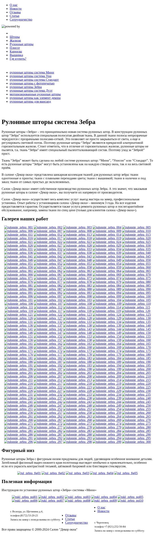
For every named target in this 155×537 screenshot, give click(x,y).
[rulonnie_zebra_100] (136, 296)
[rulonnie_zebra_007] (48, 231)
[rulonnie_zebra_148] (77, 332)
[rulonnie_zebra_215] (136, 380)
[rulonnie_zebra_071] (18, 278)
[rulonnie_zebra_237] (48, 398)
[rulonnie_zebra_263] (77, 416)
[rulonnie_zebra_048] (77, 260)
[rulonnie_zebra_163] (77, 343)
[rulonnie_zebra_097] (48, 296)
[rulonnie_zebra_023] (77, 242)
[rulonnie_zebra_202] (48, 372)
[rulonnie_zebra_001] (18, 227)
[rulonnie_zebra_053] (77, 263)
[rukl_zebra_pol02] (51, 497)
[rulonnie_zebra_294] (107, 438)
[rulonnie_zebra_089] (107, 289)
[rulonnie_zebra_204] (107, 372)
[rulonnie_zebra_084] (107, 285)
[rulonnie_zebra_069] (107, 274)
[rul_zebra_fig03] (77, 473)
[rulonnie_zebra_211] (18, 380)
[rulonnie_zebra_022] (48, 242)
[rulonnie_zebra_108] (77, 303)
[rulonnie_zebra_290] (136, 434)
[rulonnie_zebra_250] (136, 405)
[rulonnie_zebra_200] (136, 369)
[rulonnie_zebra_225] (136, 387)
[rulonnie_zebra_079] (107, 282)
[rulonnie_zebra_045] (136, 256)
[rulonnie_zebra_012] (48, 234)
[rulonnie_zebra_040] (136, 252)
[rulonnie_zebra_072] (48, 278)
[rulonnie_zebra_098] (77, 296)
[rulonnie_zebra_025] (136, 242)
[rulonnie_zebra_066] (18, 274)
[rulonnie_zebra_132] (48, 322)
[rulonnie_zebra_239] (107, 398)
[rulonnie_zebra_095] (136, 292)
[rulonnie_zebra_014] (107, 234)
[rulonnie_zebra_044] (107, 256)
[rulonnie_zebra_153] (77, 336)
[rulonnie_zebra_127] (48, 318)
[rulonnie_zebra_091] (18, 292)
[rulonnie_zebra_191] (18, 365)
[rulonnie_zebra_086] (18, 289)
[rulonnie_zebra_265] (136, 416)
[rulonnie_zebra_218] (77, 383)
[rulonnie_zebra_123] (77, 314)
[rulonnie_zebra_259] (107, 412)
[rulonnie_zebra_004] (107, 227)
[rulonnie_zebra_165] (136, 343)
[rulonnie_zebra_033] (77, 249)
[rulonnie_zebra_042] (48, 256)
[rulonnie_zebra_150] (136, 332)
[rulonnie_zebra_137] (48, 325)
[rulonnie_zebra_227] (48, 391)
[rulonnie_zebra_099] (107, 296)
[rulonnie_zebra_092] (48, 292)
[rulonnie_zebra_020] (136, 238)
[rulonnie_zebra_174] (107, 351)
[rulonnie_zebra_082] (48, 285)
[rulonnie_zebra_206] (18, 376)
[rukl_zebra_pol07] (51, 500)
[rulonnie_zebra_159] (107, 340)
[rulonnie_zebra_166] (18, 347)
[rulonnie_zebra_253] (77, 409)
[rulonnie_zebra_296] (18, 441)
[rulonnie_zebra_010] (136, 231)
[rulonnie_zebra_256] (18, 412)
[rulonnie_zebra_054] (107, 263)
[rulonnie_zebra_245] (136, 402)
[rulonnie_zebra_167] (48, 347)
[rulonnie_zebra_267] (48, 420)
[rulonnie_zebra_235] (136, 394)
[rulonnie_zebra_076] (18, 282)
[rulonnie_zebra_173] (77, 351)
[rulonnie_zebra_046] (18, 260)
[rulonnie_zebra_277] (48, 427)
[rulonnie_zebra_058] (77, 267)
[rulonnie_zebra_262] (48, 416)
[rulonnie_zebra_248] (77, 405)
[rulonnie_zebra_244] (107, 402)
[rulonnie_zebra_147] (48, 332)
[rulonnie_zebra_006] (18, 231)
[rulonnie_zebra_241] (18, 402)
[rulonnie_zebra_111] (19, 307)
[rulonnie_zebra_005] (136, 227)
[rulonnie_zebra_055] (136, 263)
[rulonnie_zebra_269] (107, 420)
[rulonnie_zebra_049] (107, 260)
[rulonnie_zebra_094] (107, 292)
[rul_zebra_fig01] (29, 473)
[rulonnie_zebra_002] (48, 227)
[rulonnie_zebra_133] (77, 322)
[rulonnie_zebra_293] (77, 438)
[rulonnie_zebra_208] (77, 376)
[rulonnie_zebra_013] (77, 234)
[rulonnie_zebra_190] (136, 362)
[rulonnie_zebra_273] (77, 423)
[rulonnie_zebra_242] (48, 402)
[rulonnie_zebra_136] (18, 325)
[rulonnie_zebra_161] (18, 343)
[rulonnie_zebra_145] (136, 329)
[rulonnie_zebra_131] (18, 322)
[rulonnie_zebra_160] (136, 340)
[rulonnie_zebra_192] (48, 365)
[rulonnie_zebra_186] (18, 362)
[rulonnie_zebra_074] (107, 278)
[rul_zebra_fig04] (101, 473)
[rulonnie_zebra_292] (48, 438)
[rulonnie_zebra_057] (48, 267)
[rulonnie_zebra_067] (48, 274)
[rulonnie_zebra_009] (107, 231)
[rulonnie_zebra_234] (107, 394)
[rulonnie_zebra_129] (107, 318)
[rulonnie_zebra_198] (77, 369)
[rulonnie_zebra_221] (18, 387)
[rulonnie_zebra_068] (77, 274)
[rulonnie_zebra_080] (136, 282)
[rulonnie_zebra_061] (18, 271)
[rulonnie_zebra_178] (77, 354)
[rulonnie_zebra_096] (18, 296)
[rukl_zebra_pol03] (77, 497)
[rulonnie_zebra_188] (77, 362)
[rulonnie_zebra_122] (48, 314)
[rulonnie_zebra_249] (107, 405)
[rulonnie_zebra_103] (77, 300)
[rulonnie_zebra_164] (107, 343)
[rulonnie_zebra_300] (136, 441)
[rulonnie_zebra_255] (136, 409)
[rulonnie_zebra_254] (107, 409)
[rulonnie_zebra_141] (18, 329)
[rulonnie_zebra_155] (136, 336)
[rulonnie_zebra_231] (18, 394)
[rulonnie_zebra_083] (77, 285)
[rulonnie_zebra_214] (107, 380)
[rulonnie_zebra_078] (77, 282)
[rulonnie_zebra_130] (136, 318)
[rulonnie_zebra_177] (48, 354)
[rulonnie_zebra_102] (48, 300)
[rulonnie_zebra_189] (107, 362)
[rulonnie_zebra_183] (77, 358)
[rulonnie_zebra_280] (136, 427)
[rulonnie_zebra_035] (136, 249)
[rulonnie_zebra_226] (18, 391)
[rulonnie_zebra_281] (18, 431)
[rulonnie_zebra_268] (77, 420)
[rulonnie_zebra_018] (77, 238)
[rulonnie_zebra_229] (107, 391)
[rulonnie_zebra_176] (18, 354)
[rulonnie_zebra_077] (48, 282)
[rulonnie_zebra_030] (136, 245)
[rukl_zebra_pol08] (77, 500)
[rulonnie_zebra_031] (18, 249)
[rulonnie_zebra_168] (77, 347)
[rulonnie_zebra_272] (48, 423)
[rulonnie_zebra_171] (18, 351)
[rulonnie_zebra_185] (136, 358)
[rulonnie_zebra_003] (77, 227)
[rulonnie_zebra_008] (77, 231)
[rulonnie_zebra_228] (77, 391)
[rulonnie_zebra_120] (136, 311)
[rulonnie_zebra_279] (107, 427)
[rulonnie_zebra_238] (77, 398)
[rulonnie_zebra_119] (106, 311)
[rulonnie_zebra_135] (136, 322)
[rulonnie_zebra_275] (136, 423)
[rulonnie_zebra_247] (48, 405)
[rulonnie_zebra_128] (77, 318)
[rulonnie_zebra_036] (18, 252)
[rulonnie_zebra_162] (48, 343)
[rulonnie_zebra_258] (77, 412)
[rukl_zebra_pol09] (104, 500)
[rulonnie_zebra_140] (136, 325)
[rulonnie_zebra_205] (136, 372)
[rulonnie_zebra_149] (107, 332)
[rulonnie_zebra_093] (77, 292)
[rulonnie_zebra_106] (18, 303)
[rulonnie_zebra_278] (77, 427)
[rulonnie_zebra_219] (107, 383)
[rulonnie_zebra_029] (107, 245)
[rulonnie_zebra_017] (48, 238)
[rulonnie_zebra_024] (107, 242)
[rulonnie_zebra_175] (136, 351)
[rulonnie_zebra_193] (77, 365)
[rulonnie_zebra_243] (77, 402)
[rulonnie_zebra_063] (77, 271)
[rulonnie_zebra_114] (106, 307)
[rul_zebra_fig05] (126, 473)
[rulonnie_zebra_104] (107, 300)
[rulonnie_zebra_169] (107, 347)
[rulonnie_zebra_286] (18, 434)
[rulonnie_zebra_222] (48, 387)
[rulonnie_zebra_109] (107, 303)
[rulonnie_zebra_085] (136, 285)
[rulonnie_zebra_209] (107, 376)
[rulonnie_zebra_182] (48, 358)
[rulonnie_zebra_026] (18, 245)
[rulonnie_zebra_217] (48, 383)
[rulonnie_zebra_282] (48, 431)
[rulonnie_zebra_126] (18, 318)
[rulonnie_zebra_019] (107, 238)
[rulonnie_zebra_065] (136, 271)
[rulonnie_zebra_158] (77, 340)
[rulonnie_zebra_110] (136, 303)
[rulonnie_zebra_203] (77, 372)
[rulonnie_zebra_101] (18, 300)
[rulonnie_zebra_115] (136, 307)
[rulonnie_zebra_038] (77, 252)
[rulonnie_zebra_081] (18, 285)
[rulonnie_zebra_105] (136, 300)
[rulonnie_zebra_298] (77, 441)
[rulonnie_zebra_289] (107, 434)
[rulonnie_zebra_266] (18, 420)
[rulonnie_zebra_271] (18, 423)
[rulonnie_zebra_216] (18, 383)
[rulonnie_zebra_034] (107, 249)
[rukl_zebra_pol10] (130, 500)
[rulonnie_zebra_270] (136, 420)
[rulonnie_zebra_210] (136, 376)
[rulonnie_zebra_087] (48, 289)
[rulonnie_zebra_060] (136, 267)
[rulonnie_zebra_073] (77, 278)
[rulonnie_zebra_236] (18, 398)
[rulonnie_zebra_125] (136, 314)
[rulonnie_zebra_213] (77, 380)
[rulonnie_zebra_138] (77, 325)
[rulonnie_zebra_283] (77, 431)
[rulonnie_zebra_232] (48, 394)
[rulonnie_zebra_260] (136, 412)
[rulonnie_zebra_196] (18, 369)
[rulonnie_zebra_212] (48, 380)
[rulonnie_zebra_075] (136, 278)
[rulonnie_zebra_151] (18, 336)
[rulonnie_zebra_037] (48, 252)
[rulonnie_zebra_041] (18, 256)
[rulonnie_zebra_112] (48, 307)
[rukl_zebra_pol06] (25, 500)
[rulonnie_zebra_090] (136, 289)
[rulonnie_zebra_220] (136, 383)
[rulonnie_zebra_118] (77, 311)
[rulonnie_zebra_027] (48, 245)
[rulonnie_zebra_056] (18, 267)
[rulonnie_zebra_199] (107, 369)
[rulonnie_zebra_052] (48, 263)
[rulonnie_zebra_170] (136, 347)
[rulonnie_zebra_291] (18, 438)
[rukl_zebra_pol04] (104, 497)
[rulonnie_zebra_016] (18, 238)
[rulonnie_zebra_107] (48, 303)
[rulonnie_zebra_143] (77, 329)
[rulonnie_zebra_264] (107, 416)
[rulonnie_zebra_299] (107, 441)
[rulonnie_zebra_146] (18, 332)
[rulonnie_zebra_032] (48, 249)
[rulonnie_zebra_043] (77, 256)
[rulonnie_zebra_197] (48, 369)
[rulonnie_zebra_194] (107, 365)
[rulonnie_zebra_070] (136, 274)
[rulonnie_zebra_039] (107, 252)
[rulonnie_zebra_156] (18, 340)
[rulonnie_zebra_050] (136, 260)
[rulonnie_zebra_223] (77, 387)
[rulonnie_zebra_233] (77, 394)
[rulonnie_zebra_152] (48, 336)
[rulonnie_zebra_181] (18, 358)
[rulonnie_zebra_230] (136, 391)
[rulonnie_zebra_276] (18, 427)
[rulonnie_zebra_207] (48, 376)
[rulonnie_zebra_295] (136, 438)
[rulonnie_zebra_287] (48, 434)
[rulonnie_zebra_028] (77, 245)
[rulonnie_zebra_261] (18, 416)
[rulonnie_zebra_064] (107, 271)
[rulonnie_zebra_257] (48, 412)
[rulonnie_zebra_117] (48, 311)
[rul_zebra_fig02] (53, 473)
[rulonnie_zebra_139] (107, 325)
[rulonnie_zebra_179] (107, 354)
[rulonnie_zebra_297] (48, 441)
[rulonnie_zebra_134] (107, 322)
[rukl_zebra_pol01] (25, 497)
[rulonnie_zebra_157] (48, 340)
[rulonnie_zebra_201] (18, 372)
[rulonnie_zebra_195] (136, 365)
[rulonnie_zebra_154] (107, 336)
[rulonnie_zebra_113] (77, 307)
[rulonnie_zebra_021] (18, 242)
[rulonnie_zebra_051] (18, 263)
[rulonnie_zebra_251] (18, 409)
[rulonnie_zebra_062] (48, 271)
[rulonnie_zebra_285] (136, 431)
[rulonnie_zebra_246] (18, 405)
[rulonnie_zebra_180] (136, 354)
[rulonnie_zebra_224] (107, 387)
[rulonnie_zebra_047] (48, 260)
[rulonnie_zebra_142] (48, 329)
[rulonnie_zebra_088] (77, 289)
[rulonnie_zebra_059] (107, 267)
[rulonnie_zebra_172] (48, 351)
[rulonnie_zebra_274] (107, 423)
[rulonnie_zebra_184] (107, 358)
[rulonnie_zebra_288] (77, 434)
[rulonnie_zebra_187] (48, 362)
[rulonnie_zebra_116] (19, 311)
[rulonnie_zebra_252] (48, 409)
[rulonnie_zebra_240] (136, 398)
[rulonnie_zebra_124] (107, 314)
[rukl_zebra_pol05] (130, 497)
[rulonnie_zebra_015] (136, 234)
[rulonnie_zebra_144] (107, 329)
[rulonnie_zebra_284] (107, 431)
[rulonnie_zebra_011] (18, 234)
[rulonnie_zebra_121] (18, 314)
